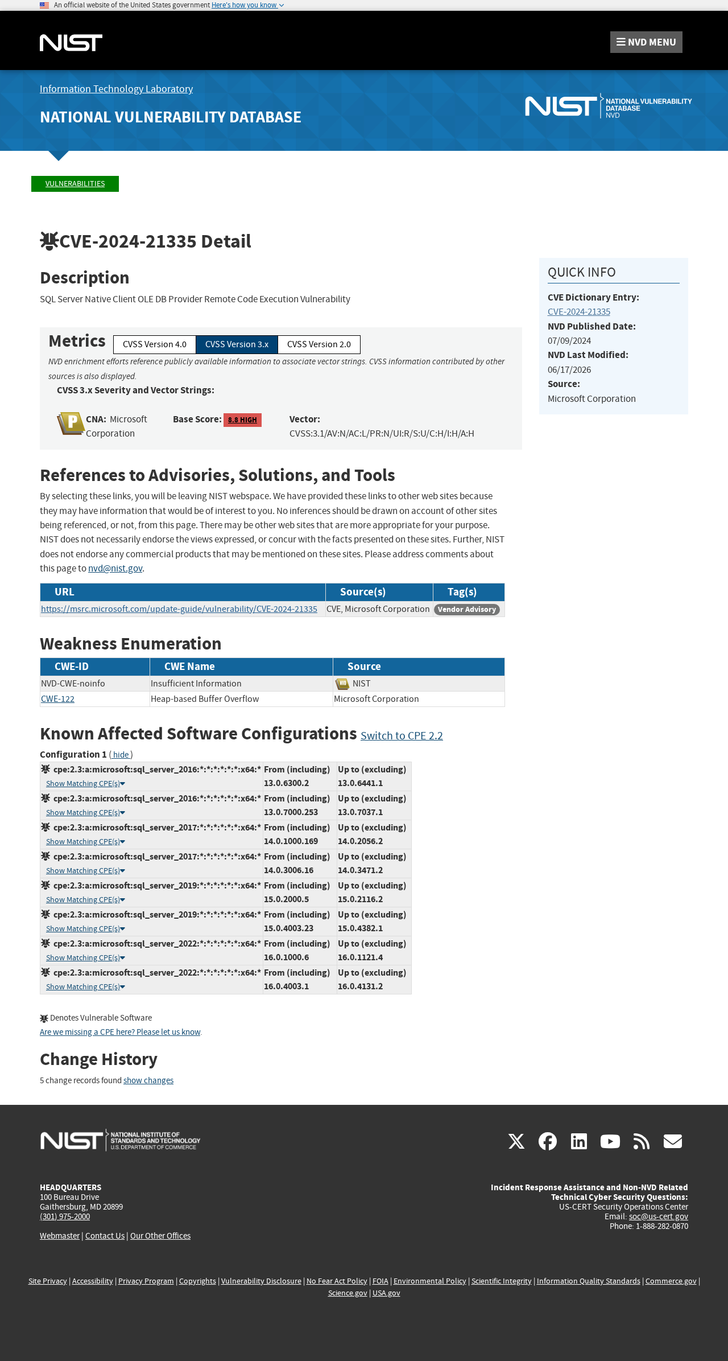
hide (120, 755)
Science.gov (347, 1293)
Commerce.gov (671, 1281)
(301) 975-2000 (65, 1216)
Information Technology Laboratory (116, 89)
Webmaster (60, 1235)
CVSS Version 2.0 (319, 344)
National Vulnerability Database (170, 117)
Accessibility (92, 1281)
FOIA (380, 1281)
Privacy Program (146, 1281)
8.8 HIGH (242, 420)
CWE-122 (58, 699)
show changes (148, 1080)
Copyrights (197, 1281)
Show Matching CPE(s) (83, 783)
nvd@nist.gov (115, 568)
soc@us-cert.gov (658, 1216)
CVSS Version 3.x (236, 344)
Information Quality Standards (588, 1281)
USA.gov (386, 1293)
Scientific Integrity (501, 1281)
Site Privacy (47, 1281)
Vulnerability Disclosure (261, 1281)
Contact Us (105, 1235)
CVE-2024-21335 (579, 312)
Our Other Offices (160, 1236)
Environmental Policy (430, 1281)
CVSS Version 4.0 (155, 344)
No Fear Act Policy (337, 1281)
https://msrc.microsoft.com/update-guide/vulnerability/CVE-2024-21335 (179, 609)
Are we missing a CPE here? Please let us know (120, 1032)
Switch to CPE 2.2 (402, 736)
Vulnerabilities (75, 183)
